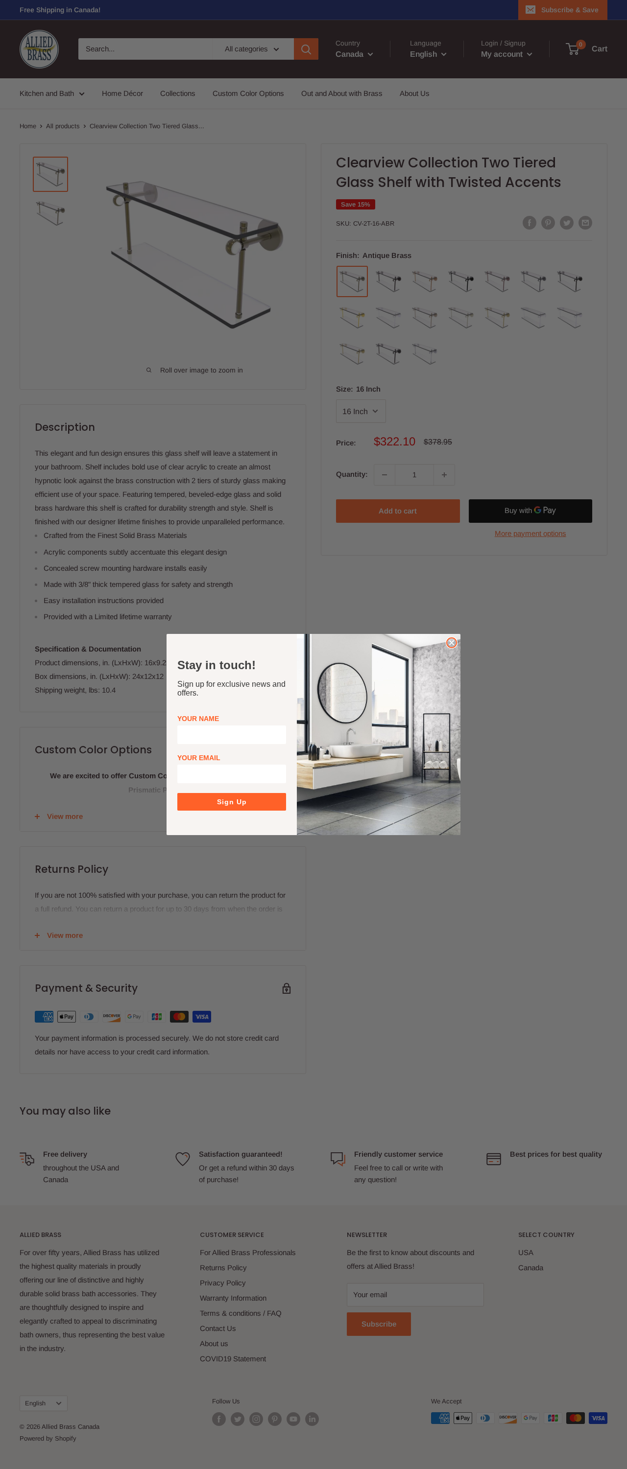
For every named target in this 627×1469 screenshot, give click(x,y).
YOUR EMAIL (198, 758)
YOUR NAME (198, 719)
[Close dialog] (452, 643)
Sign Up (232, 802)
